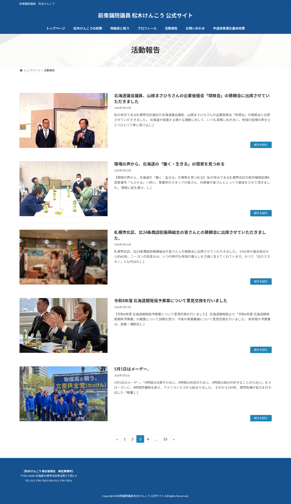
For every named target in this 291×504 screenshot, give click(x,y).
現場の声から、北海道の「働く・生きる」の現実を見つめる (169, 163)
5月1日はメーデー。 (132, 368)
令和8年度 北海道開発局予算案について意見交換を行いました (170, 300)
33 (165, 440)
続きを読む (261, 144)
